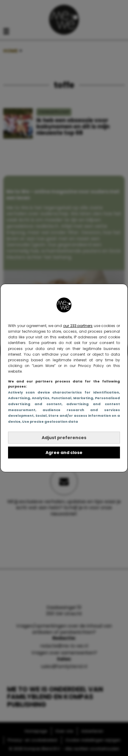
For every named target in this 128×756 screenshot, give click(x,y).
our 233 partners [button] (78, 325)
